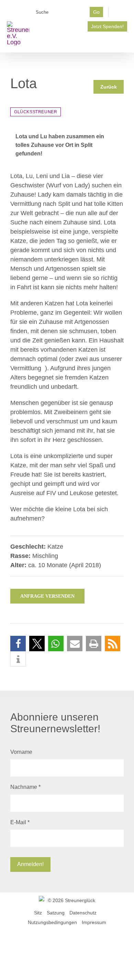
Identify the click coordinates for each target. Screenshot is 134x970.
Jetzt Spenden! (107, 26)
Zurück (108, 87)
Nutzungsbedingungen (52, 922)
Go (96, 12)
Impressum (94, 922)
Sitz (38, 912)
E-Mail (20, 822)
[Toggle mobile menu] (124, 42)
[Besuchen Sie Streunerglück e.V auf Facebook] (120, 14)
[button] (18, 643)
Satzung (56, 912)
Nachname (25, 787)
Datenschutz (83, 912)
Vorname (21, 752)
